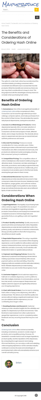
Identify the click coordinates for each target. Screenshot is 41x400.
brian (18, 362)
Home (3, 23)
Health (8, 23)
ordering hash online (23, 49)
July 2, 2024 (6, 49)
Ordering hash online (9, 330)
